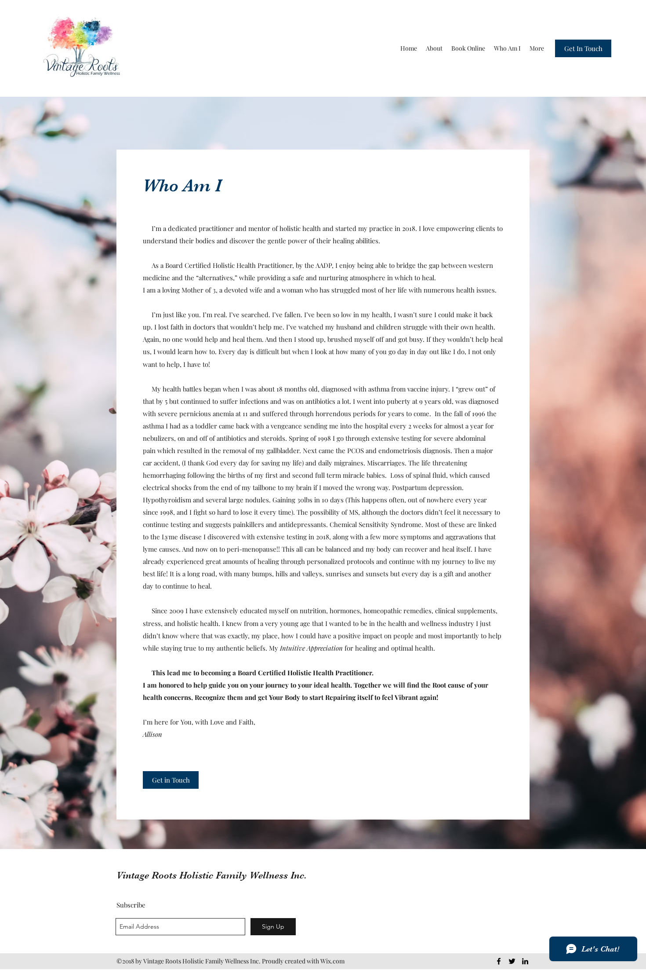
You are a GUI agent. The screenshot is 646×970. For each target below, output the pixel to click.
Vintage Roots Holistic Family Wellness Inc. (211, 875)
